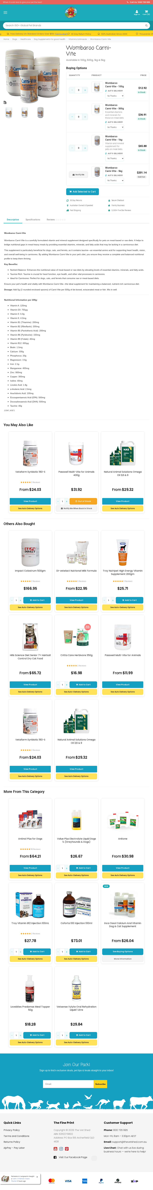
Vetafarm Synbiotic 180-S (30, 472)
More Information (122, 958)
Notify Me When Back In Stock (78, 508)
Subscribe (100, 1084)
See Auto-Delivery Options (30, 607)
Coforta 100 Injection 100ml (76, 923)
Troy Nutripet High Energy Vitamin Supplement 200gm (123, 572)
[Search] (146, 25)
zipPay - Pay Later (14, 1148)
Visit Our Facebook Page (73, 1157)
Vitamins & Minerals (78, 39)
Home (6, 39)
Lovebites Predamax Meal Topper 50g (30, 1008)
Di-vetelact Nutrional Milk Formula (76, 570)
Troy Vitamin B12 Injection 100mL (30, 923)
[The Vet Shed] (71, 12)
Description (13, 219)
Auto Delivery (115, 91)
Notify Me (79, 175)
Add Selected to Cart (84, 191)
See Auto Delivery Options (30, 508)
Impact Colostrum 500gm (30, 570)
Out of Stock (84, 501)
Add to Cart (38, 600)
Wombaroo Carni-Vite (100, 39)
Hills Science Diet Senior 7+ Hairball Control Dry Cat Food (30, 657)
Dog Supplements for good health (49, 39)
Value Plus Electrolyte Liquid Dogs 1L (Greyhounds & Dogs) (76, 840)
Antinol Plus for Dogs (30, 838)
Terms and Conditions (16, 1136)
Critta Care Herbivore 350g (76, 655)
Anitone (122, 838)
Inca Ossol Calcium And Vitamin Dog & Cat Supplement (122, 925)
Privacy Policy (12, 1130)
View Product (30, 501)
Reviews (51, 219)
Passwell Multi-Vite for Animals (123, 655)
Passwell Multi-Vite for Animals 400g (76, 473)
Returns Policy (12, 1142)
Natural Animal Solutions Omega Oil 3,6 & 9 (123, 473)
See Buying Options (123, 951)
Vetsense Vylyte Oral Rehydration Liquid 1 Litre (76, 1008)
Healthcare (25, 39)
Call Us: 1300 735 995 (139, 2)
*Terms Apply (61, 33)
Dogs (14, 39)
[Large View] (9, 112)
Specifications (33, 219)
